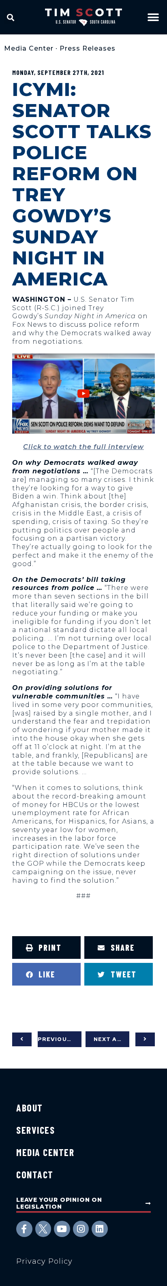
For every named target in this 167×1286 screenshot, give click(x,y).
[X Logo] (43, 1229)
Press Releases (88, 48)
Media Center (29, 48)
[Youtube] (62, 1229)
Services (35, 1130)
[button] (10, 17)
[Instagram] (81, 1229)
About (29, 1108)
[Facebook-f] (24, 1229)
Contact (35, 1174)
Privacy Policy (44, 1261)
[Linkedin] (100, 1229)
